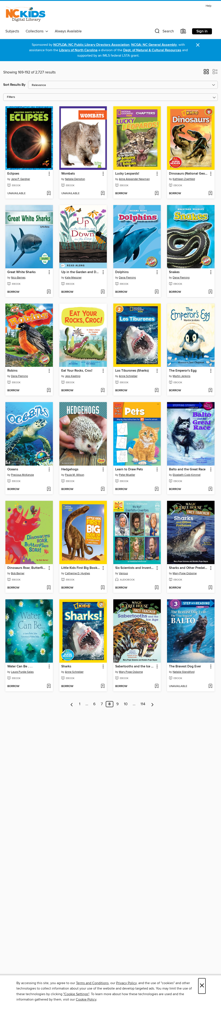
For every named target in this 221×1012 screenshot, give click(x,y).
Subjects (12, 31)
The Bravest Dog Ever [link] (185, 666)
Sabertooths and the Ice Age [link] (135, 666)
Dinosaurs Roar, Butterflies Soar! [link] (27, 568)
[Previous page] (72, 704)
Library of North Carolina (78, 50)
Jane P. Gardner (20, 179)
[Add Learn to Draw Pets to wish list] (156, 489)
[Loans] (183, 32)
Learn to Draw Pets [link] (129, 469)
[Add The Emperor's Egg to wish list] (210, 390)
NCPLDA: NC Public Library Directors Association (91, 45)
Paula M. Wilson (74, 475)
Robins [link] (12, 371)
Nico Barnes (18, 277)
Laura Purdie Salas (22, 672)
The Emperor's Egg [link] (183, 371)
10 (126, 704)
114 (142, 704)
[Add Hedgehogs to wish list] (102, 489)
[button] (164, 32)
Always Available (68, 31)
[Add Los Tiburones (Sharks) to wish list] (156, 390)
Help (208, 6)
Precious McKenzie (22, 475)
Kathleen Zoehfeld (184, 179)
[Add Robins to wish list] (48, 390)
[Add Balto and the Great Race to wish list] (210, 489)
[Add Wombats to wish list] (102, 193)
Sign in (202, 31)
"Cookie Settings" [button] (76, 994)
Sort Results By (14, 85)
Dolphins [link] (122, 272)
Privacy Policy (126, 983)
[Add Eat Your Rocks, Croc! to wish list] (102, 390)
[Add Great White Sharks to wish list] (48, 292)
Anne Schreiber (128, 376)
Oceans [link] (12, 469)
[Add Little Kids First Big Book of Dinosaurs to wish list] (102, 588)
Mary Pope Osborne (185, 573)
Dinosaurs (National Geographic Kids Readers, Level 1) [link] (188, 174)
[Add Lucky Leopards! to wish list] (156, 193)
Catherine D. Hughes (77, 573)
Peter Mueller (127, 475)
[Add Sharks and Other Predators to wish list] (210, 588)
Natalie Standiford (183, 672)
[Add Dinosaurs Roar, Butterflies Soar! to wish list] (48, 588)
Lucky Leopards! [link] (127, 174)
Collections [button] (35, 31)
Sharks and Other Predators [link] (188, 568)
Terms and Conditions (92, 983)
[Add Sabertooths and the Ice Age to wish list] (156, 686)
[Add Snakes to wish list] (210, 292)
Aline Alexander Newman (134, 179)
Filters (11, 97)
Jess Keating (72, 376)
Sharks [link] (66, 666)
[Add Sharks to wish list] (102, 686)
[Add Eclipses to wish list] (48, 193)
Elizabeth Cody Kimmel (186, 475)
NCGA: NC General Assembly (154, 45)
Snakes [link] (174, 272)
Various (123, 573)
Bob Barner (17, 573)
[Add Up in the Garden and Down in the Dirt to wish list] (102, 292)
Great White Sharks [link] (21, 272)
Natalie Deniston (75, 179)
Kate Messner (73, 277)
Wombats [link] (68, 174)
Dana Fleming (127, 277)
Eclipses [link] (13, 174)
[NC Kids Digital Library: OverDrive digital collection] (25, 15)
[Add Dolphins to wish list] (156, 292)
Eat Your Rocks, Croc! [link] (76, 371)
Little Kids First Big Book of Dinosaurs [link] (81, 568)
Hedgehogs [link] (69, 469)
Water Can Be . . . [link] (19, 666)
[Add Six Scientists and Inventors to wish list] (156, 588)
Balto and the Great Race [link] (187, 469)
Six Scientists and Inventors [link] (135, 568)
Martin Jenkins (181, 376)
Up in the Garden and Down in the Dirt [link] (81, 272)
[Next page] (152, 704)
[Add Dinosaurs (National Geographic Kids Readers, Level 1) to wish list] (210, 193)
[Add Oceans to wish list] (48, 489)
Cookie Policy (86, 999)
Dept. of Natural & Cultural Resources (152, 50)
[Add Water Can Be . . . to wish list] (48, 686)
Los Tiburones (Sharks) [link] (132, 371)
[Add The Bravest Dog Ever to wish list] (210, 686)
